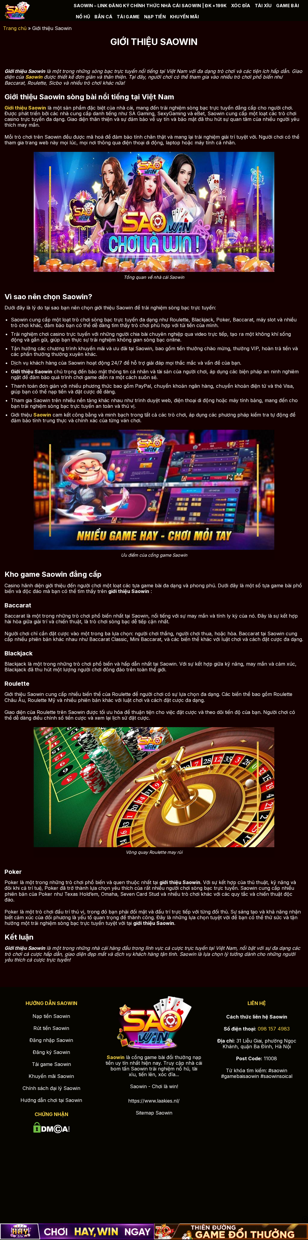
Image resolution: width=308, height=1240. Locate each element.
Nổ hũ (83, 16)
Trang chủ (14, 28)
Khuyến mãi (184, 16)
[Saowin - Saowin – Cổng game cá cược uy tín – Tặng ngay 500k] (35, 10)
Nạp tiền (155, 16)
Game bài (287, 5)
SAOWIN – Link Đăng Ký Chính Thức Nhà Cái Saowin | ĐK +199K (150, 5)
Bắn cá (103, 16)
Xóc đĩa (241, 5)
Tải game (128, 16)
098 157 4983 (274, 1029)
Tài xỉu (263, 5)
